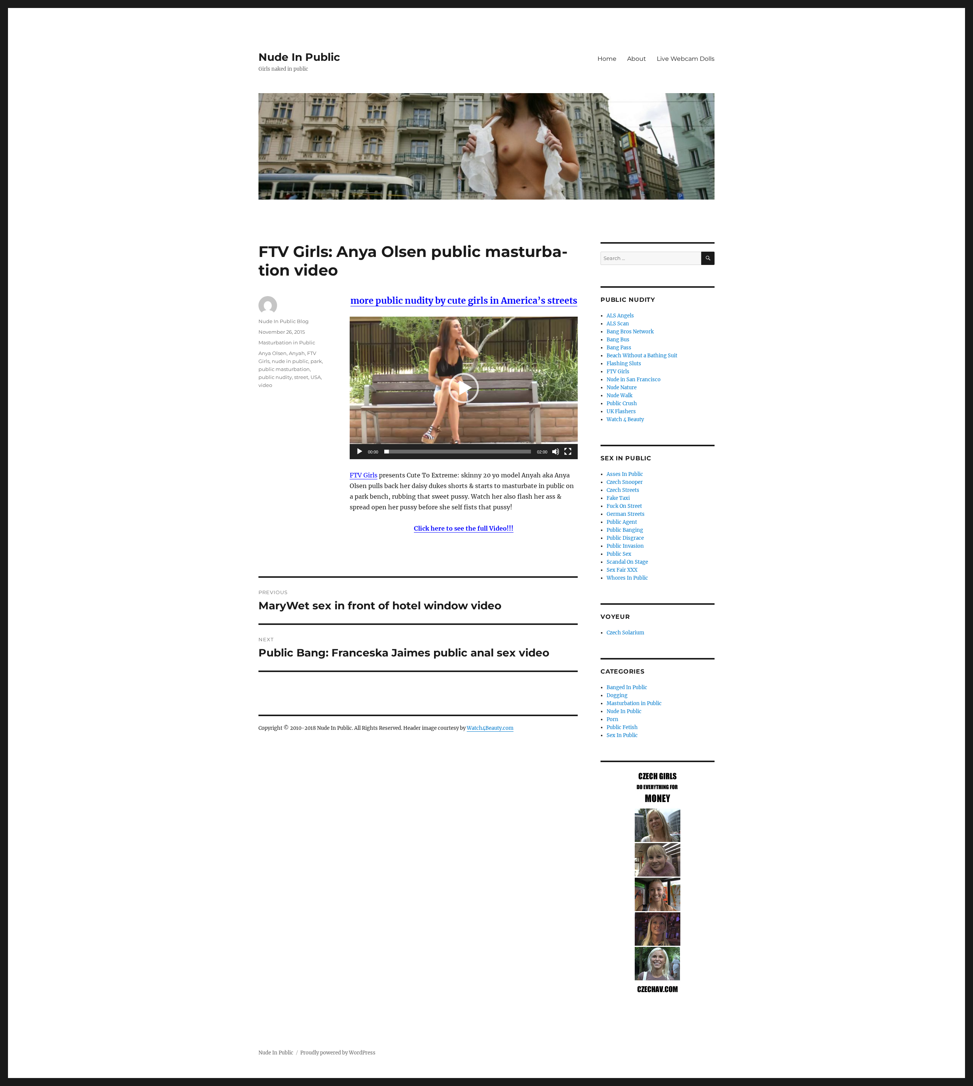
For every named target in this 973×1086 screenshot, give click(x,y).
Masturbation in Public (286, 342)
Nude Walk (619, 395)
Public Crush (622, 403)
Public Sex (619, 554)
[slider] (457, 451)
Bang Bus (618, 339)
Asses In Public (625, 474)
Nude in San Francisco (634, 379)
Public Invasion (625, 546)
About (636, 58)
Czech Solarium (625, 632)
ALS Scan (618, 323)
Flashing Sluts (624, 363)
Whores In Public (627, 578)
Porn (612, 719)
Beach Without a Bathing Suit (642, 355)
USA (316, 377)
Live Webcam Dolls (686, 58)
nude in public (290, 361)
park (316, 361)
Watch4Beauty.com (490, 728)
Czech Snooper (625, 482)
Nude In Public (299, 57)
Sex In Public (622, 735)
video (265, 385)
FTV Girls (363, 475)
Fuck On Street (624, 506)
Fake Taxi (618, 498)
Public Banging (625, 530)
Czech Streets (623, 490)
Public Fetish (622, 727)
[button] (463, 388)
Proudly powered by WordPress (338, 1053)
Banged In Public (627, 687)
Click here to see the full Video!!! (463, 528)
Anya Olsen (272, 353)
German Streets (626, 514)
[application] (464, 388)
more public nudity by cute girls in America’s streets (463, 300)
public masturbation (284, 369)
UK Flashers (621, 411)
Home (606, 58)
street (301, 377)
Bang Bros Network (630, 331)
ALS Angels (620, 315)
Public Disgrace (625, 538)
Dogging (617, 695)
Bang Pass (619, 347)
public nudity (275, 377)
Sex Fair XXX (622, 570)
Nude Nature (622, 387)
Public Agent (622, 522)
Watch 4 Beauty (625, 419)
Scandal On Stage (627, 562)
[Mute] (555, 451)
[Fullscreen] (568, 451)
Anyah (297, 353)
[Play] (359, 451)
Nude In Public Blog (283, 321)
